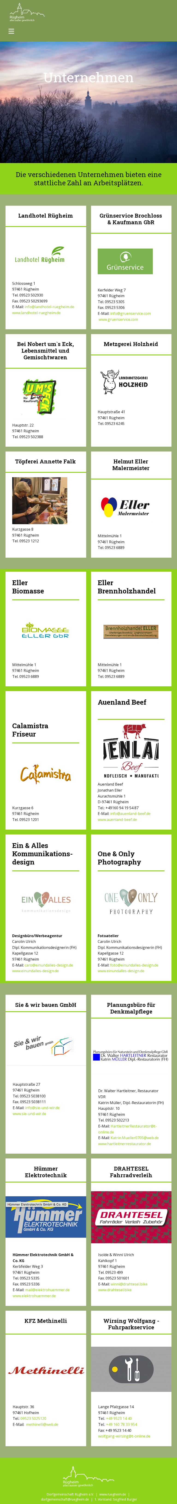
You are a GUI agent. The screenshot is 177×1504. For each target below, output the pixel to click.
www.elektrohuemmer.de (34, 1295)
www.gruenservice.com (118, 319)
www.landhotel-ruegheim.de (36, 312)
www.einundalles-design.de (35, 970)
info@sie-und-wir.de (42, 1107)
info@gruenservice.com (130, 313)
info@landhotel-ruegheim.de (49, 306)
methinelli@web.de (41, 1424)
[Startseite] (27, 12)
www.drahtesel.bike (115, 1289)
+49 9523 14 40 (119, 1418)
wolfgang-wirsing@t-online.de (124, 1436)
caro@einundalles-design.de (49, 965)
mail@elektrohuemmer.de (47, 1289)
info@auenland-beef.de (130, 813)
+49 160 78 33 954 (121, 1424)
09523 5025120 (33, 1418)
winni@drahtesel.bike (129, 1284)
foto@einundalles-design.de (134, 965)
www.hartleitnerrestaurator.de (124, 1143)
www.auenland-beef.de (117, 819)
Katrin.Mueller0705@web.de (135, 1137)
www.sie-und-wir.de (29, 1113)
